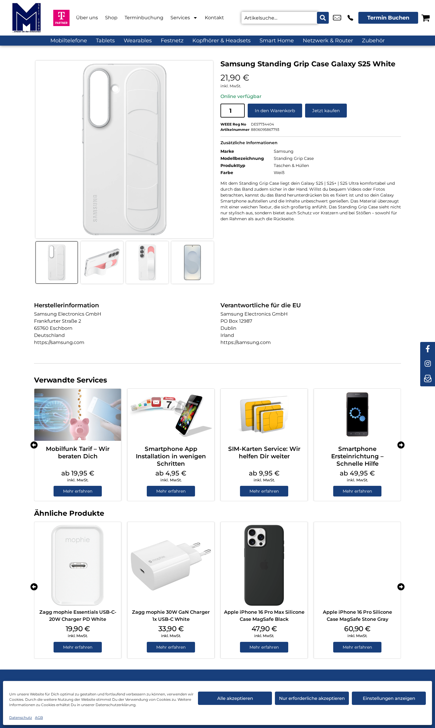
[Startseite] (26, 18)
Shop (111, 17)
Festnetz (172, 40)
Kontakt (214, 17)
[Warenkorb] (425, 17)
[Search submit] (323, 18)
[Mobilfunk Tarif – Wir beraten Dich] (77, 415)
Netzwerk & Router (328, 40)
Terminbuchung (144, 17)
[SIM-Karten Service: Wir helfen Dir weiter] (264, 415)
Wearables (138, 40)
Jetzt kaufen (326, 110)
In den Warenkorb (275, 110)
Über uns (87, 17)
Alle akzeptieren (235, 698)
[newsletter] (427, 379)
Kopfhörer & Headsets (221, 40)
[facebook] (427, 349)
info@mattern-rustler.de (337, 17)
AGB (39, 717)
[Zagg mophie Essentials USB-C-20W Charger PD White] (77, 565)
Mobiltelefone (68, 40)
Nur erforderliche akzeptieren (312, 698)
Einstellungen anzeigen (389, 698)
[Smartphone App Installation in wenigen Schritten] (171, 415)
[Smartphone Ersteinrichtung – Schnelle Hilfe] (357, 415)
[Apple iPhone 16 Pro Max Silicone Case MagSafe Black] (264, 565)
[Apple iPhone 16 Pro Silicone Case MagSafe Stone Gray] (357, 565)
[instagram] (427, 364)
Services (180, 17)
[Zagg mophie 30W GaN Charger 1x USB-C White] (170, 565)
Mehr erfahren (77, 491)
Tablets (105, 40)
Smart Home (277, 40)
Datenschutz (20, 717)
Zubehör (373, 40)
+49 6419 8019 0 (350, 17)
